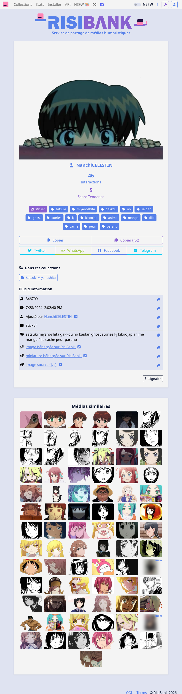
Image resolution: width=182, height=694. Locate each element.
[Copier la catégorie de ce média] (158, 326)
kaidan (145, 209)
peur (92, 226)
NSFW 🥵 (81, 4)
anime (112, 218)
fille (151, 218)
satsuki (60, 209)
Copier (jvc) (129, 240)
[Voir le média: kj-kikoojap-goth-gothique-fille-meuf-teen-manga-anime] (151, 567)
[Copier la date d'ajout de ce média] (158, 308)
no (128, 209)
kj (73, 218)
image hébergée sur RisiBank (51, 346)
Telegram (147, 250)
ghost (36, 218)
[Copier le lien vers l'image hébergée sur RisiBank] (158, 347)
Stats (40, 4)
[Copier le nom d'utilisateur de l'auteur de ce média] (158, 317)
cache (73, 226)
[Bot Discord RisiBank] (102, 4)
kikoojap (90, 218)
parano (111, 226)
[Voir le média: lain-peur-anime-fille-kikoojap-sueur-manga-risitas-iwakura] (55, 511)
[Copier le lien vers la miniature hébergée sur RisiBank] (158, 356)
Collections (23, 4)
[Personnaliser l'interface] (165, 4)
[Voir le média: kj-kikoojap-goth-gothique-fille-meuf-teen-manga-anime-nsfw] (151, 622)
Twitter (39, 250)
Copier (57, 240)
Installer (54, 4)
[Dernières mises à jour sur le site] (157, 4)
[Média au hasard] (94, 4)
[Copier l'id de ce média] (158, 299)
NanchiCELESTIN (94, 165)
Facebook (111, 250)
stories (56, 218)
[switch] (137, 4)
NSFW (148, 4)
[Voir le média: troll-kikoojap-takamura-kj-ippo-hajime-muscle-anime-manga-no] (31, 622)
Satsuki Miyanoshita (40, 277)
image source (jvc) (41, 364)
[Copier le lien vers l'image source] (158, 365)
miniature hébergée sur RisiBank (54, 355)
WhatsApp (75, 250)
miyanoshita (85, 209)
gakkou (110, 209)
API (68, 4)
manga (132, 218)
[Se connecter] (174, 4)
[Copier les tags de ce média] (158, 335)
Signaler (154, 379)
